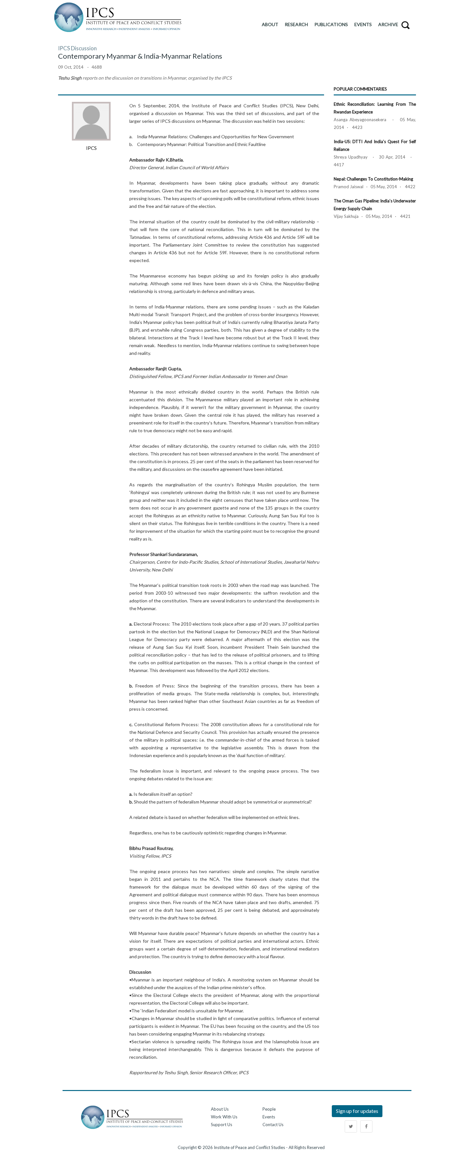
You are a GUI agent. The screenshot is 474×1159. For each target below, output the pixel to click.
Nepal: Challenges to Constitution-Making (373, 178)
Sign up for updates (357, 1111)
